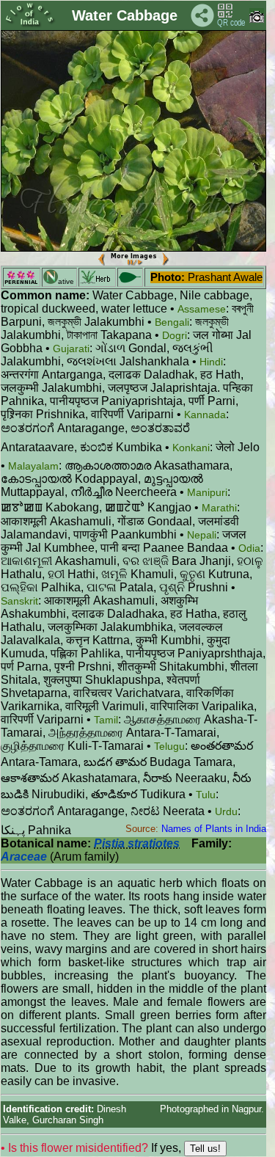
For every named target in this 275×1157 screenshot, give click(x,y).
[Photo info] (256, 19)
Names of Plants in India (213, 828)
